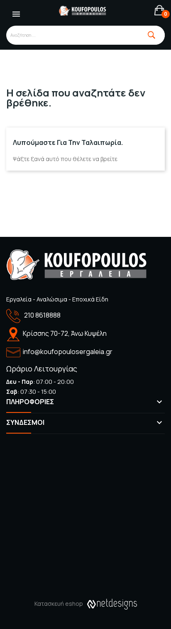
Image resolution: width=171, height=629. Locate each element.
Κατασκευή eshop (58, 603)
